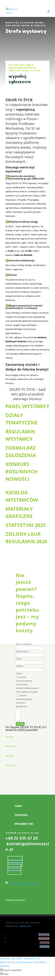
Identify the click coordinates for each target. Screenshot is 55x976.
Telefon (19, 666)
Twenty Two (25, 926)
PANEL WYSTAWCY (27, 406)
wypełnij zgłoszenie (20, 78)
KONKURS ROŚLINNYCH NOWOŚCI (21, 471)
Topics (19, 673)
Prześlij (20, 723)
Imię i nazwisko (23, 644)
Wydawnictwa (24, 824)
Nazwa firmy (22, 651)
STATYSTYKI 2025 (26, 525)
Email (18, 658)
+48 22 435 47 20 (22, 839)
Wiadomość (22, 706)
